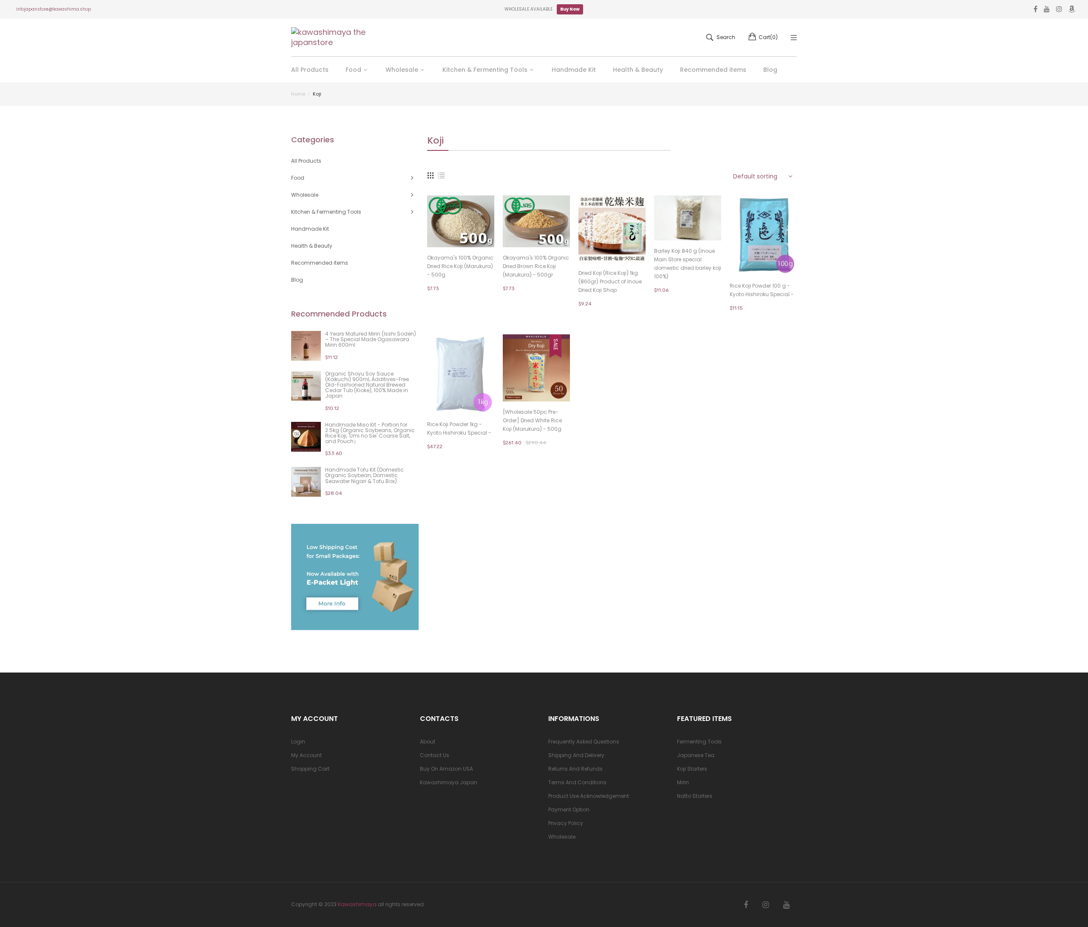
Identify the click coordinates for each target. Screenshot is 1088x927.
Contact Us (434, 755)
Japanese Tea (695, 755)
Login (298, 741)
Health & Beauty (311, 245)
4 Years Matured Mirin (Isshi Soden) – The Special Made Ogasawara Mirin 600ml (370, 339)
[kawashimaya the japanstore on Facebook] (746, 905)
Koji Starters (692, 768)
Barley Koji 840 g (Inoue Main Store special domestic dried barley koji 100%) (687, 263)
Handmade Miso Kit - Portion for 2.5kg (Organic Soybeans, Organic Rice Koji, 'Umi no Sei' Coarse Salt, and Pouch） (370, 433)
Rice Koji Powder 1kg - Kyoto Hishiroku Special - (459, 428)
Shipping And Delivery (576, 755)
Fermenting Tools (699, 741)
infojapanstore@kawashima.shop (53, 9)
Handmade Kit (310, 228)
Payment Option (568, 809)
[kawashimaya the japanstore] (329, 37)
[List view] (441, 175)
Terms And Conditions (577, 782)
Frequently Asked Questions (583, 741)
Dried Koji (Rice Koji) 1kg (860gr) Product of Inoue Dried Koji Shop (610, 281)
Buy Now (570, 9)
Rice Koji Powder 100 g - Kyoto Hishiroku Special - (762, 290)
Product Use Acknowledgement (588, 796)
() (768, 37)
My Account (306, 755)
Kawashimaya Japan (448, 782)
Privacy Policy (565, 823)
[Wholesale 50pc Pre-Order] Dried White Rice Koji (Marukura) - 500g (532, 420)
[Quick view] (492, 232)
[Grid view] (430, 175)
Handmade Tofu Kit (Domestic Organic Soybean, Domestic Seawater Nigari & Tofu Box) (364, 475)
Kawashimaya (357, 904)
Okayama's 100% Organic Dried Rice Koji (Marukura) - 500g (460, 266)
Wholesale (561, 836)
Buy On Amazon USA (446, 768)
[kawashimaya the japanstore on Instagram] (765, 905)
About (427, 741)
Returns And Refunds (575, 768)
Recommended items (319, 262)
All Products (306, 160)
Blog (297, 279)
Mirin (683, 782)
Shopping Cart (310, 768)
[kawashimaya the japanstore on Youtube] (786, 905)
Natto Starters (694, 796)
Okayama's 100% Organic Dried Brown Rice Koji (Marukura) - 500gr (536, 266)
